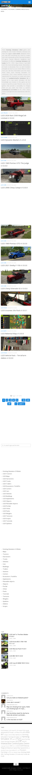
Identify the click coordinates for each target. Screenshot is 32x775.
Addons (5, 604)
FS (15, 739)
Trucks (5, 559)
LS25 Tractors (7, 474)
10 (23, 400)
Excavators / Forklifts (10, 576)
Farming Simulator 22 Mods (12, 549)
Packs (5, 591)
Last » (21, 403)
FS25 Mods (4, 730)
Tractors (6, 554)
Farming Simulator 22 (15, 737)
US (12, 752)
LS (15, 746)
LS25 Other (4, 137)
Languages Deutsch (5, 746)
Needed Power (5, 750)
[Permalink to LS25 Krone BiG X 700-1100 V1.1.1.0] (4, 644)
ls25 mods (10, 732)
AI (16, 732)
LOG (14, 746)
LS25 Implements (8, 499)
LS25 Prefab (7, 506)
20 (28, 400)
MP (29, 748)
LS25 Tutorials (7, 521)
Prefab (5, 586)
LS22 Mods (26, 768)
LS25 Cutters (7, 489)
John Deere (24, 743)
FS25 (18, 738)
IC (26, 741)
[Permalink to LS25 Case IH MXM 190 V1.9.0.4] (4, 665)
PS (8, 752)
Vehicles (5, 562)
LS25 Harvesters (8, 479)
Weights (5, 599)
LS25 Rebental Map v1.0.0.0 (12, 333)
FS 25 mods (18, 730)
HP (20, 741)
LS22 (17, 746)
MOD (26, 748)
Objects (5, 584)
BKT (2, 734)
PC (16, 750)
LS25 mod (11, 730)
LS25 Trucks (4, 113)
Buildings (6, 566)
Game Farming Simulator (8, 741)
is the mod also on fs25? (14, 720)
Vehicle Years (17, 752)
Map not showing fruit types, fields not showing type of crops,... (18, 708)
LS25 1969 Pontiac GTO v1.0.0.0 (14, 243)
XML (2, 754)
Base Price (20, 732)
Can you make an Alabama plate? (17, 698)
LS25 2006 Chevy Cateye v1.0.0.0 (14, 187)
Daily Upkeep (16, 734)
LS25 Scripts (7, 518)
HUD (23, 741)
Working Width (25, 752)
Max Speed (21, 748)
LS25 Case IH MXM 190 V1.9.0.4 (19, 663)
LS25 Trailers (7, 484)
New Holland (12, 750)
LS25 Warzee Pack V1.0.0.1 (17, 649)
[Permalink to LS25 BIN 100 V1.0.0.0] (4, 658)
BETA (24, 732)
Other (5, 589)
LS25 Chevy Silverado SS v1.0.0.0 (14, 288)
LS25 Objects (7, 501)
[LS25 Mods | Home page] (7, 2)
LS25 (22, 745)
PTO (10, 752)
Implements (7, 579)
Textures (6, 596)
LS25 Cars (3, 160)
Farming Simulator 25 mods (12, 754)
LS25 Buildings (7, 496)
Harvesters (6, 557)
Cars (4, 564)
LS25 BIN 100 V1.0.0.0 (16, 656)
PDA (18, 750)
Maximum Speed (12, 748)
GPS (16, 741)
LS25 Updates (7, 523)
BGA (28, 732)
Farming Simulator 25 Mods (12, 471)
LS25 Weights (7, 513)
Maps (4, 552)
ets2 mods (24, 754)
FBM (13, 739)
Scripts (5, 606)
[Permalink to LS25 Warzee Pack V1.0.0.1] (4, 651)
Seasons (5, 571)
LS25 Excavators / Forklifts (11, 486)
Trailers (5, 569)
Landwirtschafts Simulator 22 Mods (11, 768)
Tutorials (6, 594)
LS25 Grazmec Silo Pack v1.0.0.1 (14, 310)
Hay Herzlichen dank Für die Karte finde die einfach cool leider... (18, 714)
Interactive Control (10, 743)
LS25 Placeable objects (10, 504)
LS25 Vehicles (7, 494)
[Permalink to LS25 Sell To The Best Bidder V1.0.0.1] (4, 636)
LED (11, 746)
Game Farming (25, 739)
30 (9, 403)
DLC (21, 734)
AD (14, 732)
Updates (5, 601)
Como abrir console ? (13, 702)
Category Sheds (8, 734)
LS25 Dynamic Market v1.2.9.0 (13, 140)
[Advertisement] (16, 30)
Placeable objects (9, 581)
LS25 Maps (4, 331)
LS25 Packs (4, 308)
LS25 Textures (7, 516)
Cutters (5, 574)
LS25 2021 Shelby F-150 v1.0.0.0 (14, 265)
